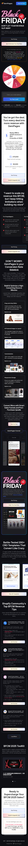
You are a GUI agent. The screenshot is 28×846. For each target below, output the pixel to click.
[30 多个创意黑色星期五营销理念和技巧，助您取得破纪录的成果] (14, 763)
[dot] (12, 781)
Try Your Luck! (14, 99)
